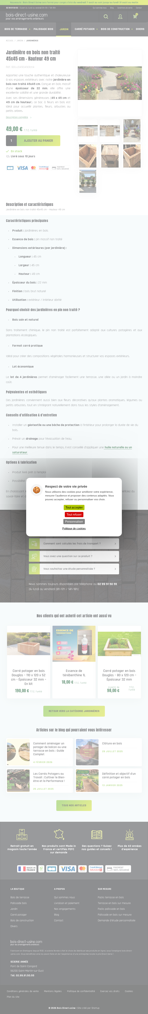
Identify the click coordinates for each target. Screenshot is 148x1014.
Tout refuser (74, 514)
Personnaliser (74, 521)
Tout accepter (74, 507)
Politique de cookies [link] (74, 528)
